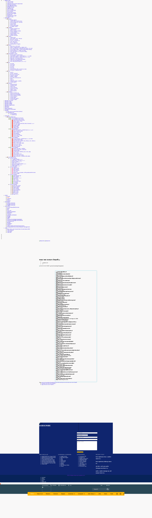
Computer (82, 456)
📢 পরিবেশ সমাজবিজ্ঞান (15, 189)
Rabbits (62, 464)
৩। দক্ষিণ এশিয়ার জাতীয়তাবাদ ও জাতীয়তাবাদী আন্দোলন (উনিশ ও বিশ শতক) (21, 48)
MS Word (7, 107)
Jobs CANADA (10, 230)
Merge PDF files (10, 7)
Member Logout (8, 103)
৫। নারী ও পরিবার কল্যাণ (13, 42)
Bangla (8, 216)
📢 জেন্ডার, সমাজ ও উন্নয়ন (16, 185)
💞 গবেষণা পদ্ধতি (15, 171)
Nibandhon (9, 212)
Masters (48, 493)
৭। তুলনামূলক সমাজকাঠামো (14, 35)
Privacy (9, 200)
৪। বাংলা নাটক (12, 67)
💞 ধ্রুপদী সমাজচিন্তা (15, 169)
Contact (9, 198)
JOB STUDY (7, 206)
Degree (63, 493)
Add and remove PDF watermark (15, 3)
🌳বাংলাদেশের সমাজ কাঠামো (16, 181)
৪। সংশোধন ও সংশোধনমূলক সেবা (15, 40)
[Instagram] (120, 494)
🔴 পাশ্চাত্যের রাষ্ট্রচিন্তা (16, 122)
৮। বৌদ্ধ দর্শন (12, 80)
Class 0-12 (40, 493)
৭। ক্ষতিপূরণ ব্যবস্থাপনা (13, 91)
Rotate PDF (9, 14)
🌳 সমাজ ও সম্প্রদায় (15, 180)
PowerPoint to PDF (11, 12)
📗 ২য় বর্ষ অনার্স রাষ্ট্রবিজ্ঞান (14, 129)
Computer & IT (10, 221)
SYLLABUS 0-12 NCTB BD (10, 109)
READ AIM (44, 481)
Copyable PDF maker (12, 6)
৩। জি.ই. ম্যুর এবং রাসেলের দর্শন (14, 74)
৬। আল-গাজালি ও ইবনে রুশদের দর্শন (15, 77)
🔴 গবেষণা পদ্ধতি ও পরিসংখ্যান (17, 145)
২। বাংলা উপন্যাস (12, 64)
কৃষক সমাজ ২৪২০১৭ (15, 194)
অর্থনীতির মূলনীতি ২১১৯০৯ (16, 166)
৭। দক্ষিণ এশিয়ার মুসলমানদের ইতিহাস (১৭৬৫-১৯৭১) (18, 61)
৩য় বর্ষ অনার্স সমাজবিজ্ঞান (13, 174)
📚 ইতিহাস (9, 45)
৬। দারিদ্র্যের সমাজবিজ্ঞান (13, 34)
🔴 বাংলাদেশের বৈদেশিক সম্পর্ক (16, 154)
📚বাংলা (8, 62)
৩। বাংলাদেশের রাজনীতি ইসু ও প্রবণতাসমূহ (16, 22)
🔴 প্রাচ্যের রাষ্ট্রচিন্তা (15, 133)
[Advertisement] (76, 250)
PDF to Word (10, 11)
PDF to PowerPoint (11, 10)
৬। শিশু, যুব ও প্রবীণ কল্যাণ (14, 43)
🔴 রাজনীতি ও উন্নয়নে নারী (16, 132)
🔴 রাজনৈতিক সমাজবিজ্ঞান (16, 146)
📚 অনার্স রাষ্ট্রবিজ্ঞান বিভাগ (11, 117)
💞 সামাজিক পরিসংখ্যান (15, 170)
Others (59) (44, 464)
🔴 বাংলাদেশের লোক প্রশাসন (16, 144)
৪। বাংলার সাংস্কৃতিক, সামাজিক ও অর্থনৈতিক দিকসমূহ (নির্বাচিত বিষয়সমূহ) (21, 49)
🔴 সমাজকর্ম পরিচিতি (15, 126)
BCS (8, 209)
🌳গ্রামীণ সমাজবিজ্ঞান (15, 177)
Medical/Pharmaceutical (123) (49, 457)
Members (7, 106)
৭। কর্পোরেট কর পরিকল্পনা (13, 99)
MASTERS (7, 18)
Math (8, 218)
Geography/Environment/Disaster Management (18, 227)
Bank (8, 208)
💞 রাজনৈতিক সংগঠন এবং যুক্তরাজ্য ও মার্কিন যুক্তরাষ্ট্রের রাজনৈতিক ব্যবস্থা (24, 172)
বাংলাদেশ (56, 382)
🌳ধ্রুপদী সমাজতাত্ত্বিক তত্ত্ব (16, 175)
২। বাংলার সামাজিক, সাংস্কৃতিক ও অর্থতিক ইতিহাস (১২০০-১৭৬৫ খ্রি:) (20, 56)
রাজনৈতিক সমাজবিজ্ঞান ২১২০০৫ (17, 161)
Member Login (8, 101)
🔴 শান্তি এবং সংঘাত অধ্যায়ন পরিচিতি (18, 143)
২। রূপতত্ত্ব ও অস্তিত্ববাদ (14, 73)
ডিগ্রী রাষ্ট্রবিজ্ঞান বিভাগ (10, 112)
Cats (61, 458)
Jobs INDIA (9, 231)
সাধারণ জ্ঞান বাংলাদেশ (64, 382)
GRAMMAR (7, 202)
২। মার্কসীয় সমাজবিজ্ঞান (13, 30)
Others (62, 466)
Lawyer (62, 463)
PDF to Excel (10, 1)
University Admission (12, 215)
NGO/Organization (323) (47, 458)
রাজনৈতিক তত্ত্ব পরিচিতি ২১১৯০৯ (17, 165)
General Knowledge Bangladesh (14, 219)
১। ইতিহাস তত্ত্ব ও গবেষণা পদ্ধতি (15, 46)
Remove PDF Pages (11, 13)
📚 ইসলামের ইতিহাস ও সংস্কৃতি (12, 54)
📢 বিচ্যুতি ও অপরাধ (15, 192)
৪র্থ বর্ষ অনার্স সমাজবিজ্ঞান (13, 184)
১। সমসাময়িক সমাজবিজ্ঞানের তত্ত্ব (15, 28)
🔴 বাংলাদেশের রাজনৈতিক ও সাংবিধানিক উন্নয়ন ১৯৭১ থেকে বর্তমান (22, 138)
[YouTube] (124, 494)
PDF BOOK (82, 466)
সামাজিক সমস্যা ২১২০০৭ (16, 162)
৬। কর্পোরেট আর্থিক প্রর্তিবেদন (14, 98)
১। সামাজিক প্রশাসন (13, 37)
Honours (82, 462)
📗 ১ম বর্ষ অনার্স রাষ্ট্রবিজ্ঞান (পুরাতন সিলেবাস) (17, 119)
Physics (9, 224)
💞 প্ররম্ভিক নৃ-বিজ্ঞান (15, 168)
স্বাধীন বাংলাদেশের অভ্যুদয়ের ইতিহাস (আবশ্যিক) (14, 111)
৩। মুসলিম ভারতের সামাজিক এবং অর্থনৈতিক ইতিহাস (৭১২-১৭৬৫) (20, 57)
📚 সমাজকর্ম (9, 36)
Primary (9, 214)
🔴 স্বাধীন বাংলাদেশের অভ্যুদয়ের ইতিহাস (18, 120)
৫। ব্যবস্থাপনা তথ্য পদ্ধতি (14, 88)
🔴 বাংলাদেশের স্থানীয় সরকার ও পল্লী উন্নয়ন (19, 149)
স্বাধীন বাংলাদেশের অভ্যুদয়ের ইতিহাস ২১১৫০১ (19, 163)
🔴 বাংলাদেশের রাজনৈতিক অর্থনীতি (17, 131)
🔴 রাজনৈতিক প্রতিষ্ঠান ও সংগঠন (17, 121)
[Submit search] (107, 489)
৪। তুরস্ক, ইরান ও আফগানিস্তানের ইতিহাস (16, 58)
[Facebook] (117, 494)
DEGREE (6, 110)
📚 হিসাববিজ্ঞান (9, 92)
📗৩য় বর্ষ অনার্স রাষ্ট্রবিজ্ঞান (14, 137)
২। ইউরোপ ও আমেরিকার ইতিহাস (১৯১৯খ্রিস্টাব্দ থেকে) (18, 47)
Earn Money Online (64, 465)
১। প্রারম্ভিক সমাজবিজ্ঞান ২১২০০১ (17, 159)
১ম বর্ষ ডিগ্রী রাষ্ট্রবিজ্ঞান (13, 113)
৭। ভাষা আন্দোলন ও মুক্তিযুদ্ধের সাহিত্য (16, 70)
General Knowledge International (15, 220)
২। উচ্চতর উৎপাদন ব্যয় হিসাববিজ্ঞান (15, 94)
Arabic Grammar (11, 203)
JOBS (6, 228)
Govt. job (9, 210)
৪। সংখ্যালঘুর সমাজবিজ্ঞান (13, 32)
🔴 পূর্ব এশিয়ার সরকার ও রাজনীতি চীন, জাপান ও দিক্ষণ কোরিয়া (21, 151)
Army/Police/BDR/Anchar (13, 207)
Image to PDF (10, 17)
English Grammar (11, 205)
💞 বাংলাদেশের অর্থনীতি (15, 173)
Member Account (9, 100)
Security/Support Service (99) (49, 463)
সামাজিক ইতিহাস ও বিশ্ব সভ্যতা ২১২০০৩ (18, 160)
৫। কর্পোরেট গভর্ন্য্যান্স (13, 97)
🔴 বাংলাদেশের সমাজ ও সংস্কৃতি (17, 135)
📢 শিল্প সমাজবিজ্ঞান (15, 193)
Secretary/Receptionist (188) (48, 462)
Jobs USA (9, 232)
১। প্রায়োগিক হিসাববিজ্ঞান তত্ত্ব (14, 93)
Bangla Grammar (11, 204)
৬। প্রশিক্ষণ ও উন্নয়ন (13, 89)
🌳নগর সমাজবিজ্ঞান (15, 182)
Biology (8, 222)
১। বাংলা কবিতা (12, 63)
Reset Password (8, 108)
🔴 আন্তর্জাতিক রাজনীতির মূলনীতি (17, 140)
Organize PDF (10, 8)
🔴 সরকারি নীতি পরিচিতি (15, 150)
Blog (8, 197)
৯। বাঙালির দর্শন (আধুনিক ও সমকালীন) (15, 81)
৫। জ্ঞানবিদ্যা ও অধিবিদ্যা (13, 76)
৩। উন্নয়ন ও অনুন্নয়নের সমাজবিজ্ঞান (15, 31)
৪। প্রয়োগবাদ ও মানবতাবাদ (14, 75)
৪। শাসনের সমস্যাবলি (13, 23)
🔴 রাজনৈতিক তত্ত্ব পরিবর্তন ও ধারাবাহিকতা (18, 148)
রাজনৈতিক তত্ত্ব (14, 114)
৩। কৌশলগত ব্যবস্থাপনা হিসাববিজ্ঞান (15, 95)
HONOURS (7, 116)
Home (32, 493)
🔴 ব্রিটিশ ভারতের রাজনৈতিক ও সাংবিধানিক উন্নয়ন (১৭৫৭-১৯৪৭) (22, 130)
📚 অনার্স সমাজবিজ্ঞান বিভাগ (11, 157)
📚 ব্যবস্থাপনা (9, 83)
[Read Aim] (48, 489)
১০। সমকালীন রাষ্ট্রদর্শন (13, 82)
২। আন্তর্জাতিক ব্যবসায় (13, 85)
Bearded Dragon (64, 457)
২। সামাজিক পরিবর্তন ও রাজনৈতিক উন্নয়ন (16, 21)
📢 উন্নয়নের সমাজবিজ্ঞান (16, 186)
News (8, 199)
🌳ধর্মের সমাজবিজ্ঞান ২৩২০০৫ (16, 178)
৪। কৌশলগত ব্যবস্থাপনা (13, 87)
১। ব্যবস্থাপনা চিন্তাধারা (13, 84)
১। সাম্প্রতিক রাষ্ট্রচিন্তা (13, 20)
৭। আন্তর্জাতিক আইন (13, 52)
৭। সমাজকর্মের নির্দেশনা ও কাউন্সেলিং (15, 44)
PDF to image (10, 9)
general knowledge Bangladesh (48, 382)
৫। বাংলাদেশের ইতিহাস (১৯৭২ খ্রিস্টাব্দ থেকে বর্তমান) (18, 50)
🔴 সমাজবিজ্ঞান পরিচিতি (15, 125)
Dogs (61, 459)
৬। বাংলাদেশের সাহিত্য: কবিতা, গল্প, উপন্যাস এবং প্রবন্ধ (18, 69)
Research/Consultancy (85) (48, 460)
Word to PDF (10, 2)
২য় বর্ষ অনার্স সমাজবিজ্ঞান (13, 167)
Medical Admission (11, 211)
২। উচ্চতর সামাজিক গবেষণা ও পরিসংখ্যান (16, 38)
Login (101, 485)
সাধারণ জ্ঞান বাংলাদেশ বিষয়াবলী (72, 382)
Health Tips (82, 460)
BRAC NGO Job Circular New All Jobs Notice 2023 (18, 229)
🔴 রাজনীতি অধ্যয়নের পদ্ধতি (16, 142)
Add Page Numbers (11, 5)
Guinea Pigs (63, 460)
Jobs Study (83, 464)
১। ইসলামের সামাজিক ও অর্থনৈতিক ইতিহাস (16, 55)
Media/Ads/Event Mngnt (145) (49, 456)
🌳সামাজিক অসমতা (15, 179)
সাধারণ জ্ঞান (59, 382)
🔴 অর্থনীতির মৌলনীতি (15, 128)
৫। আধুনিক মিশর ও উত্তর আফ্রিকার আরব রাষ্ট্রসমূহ (17, 59)
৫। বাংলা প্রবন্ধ (12, 68)
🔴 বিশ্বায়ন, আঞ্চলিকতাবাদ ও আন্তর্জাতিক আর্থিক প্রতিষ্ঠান (21, 156)
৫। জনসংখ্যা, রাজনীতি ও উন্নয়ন (14, 33)
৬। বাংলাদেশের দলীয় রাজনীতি (14, 25)
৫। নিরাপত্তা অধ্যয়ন (13, 24)
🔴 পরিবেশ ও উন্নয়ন (15, 153)
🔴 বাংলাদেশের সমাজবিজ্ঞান (16, 134)
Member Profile (8, 104)
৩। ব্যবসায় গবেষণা (12, 86)
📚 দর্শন (8, 71)
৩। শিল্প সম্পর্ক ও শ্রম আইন (14, 39)
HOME (6, 195)
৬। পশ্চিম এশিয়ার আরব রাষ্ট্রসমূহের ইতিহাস (16, 60)
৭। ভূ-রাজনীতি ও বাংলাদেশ (14, 26)
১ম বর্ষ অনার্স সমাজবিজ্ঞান (13, 158)
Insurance (62, 462)
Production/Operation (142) (48, 459)
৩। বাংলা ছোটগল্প (12, 65)
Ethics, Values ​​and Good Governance (15, 226)
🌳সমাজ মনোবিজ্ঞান (15, 183)
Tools (111, 493)
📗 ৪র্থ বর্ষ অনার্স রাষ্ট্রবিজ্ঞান (14, 147)
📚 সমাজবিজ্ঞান (9, 27)
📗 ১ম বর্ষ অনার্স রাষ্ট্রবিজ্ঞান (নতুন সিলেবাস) (16, 118)
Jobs (81, 463)
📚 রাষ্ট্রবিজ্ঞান (9, 19)
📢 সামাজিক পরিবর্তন (15, 191)
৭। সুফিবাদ (11, 79)
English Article (63, 456)
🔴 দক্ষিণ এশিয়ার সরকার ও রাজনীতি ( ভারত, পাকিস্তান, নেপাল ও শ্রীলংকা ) (23, 141)
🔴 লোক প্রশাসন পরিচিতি (16, 124)
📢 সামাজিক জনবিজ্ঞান (15, 187)
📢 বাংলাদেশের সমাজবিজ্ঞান (16, 190)
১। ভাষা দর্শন (11, 72)
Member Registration (10, 105)
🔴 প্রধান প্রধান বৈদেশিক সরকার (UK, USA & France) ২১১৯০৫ (23, 123)
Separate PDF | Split (11, 15)
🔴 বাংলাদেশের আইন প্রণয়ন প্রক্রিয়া (18, 155)
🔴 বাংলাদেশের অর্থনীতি (15, 136)
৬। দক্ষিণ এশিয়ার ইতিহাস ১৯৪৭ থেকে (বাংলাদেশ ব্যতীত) (18, 51)
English (8, 217)
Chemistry (9, 223)
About (8, 196)
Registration (108, 485)
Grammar (70, 493)
